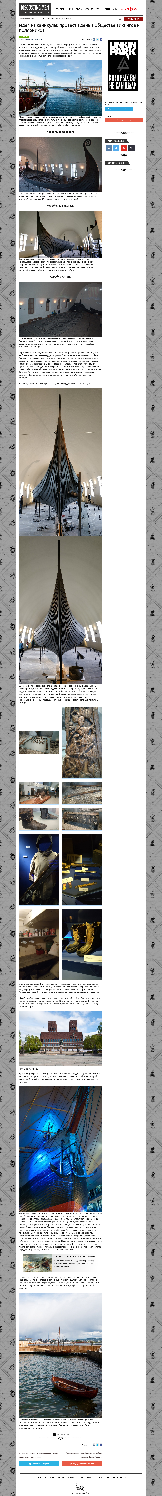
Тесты (79, 9)
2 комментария (63, 1434)
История (89, 9)
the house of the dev (128, 9)
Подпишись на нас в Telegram (119, 109)
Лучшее (106, 9)
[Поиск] (119, 19)
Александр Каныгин (26, 40)
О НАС (115, 9)
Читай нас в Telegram (40, 1464)
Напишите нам (133, 19)
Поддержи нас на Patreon (83, 1464)
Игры (98, 9)
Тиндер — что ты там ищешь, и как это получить (51, 19)
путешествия (24, 37)
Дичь (70, 9)
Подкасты (61, 9)
